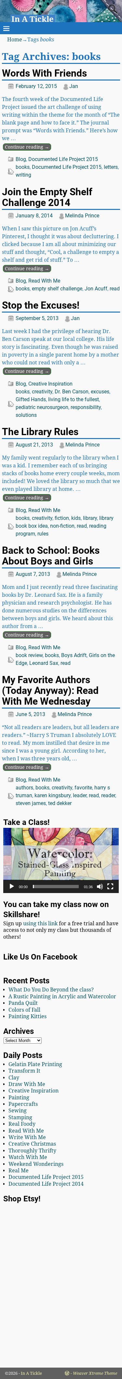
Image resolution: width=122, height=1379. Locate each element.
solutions (26, 415)
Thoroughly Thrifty (32, 1151)
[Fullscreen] (110, 886)
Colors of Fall (24, 1010)
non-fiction (62, 526)
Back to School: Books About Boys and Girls (51, 556)
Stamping (20, 1117)
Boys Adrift (74, 655)
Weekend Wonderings (35, 1164)
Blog (21, 159)
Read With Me (44, 281)
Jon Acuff (96, 289)
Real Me (18, 1170)
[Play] (11, 886)
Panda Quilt (23, 1003)
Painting (18, 1097)
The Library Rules (40, 431)
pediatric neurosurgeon (42, 407)
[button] (61, 860)
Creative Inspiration (50, 384)
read (115, 289)
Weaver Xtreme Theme (95, 1373)
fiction (62, 518)
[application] (61, 860)
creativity (42, 392)
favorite (83, 788)
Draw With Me (26, 1084)
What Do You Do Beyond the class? (51, 990)
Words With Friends (44, 73)
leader (80, 795)
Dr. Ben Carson (71, 392)
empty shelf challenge (57, 289)
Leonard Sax (43, 663)
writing (23, 175)
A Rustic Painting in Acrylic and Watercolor (62, 996)
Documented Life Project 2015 (63, 159)
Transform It (24, 1071)
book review (29, 655)
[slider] (56, 886)
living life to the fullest (73, 399)
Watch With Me (27, 1157)
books (23, 167)
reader (108, 795)
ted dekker (60, 803)
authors (24, 788)
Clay (13, 1078)
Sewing (17, 1111)
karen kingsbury (52, 795)
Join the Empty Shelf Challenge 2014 (47, 197)
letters (111, 167)
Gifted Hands (31, 399)
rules (42, 534)
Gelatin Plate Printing (35, 1064)
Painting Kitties (27, 1016)
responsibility (86, 407)
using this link (40, 923)
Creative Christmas (32, 1144)
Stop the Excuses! (40, 305)
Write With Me (27, 1137)
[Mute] (100, 886)
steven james (31, 803)
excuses (100, 392)
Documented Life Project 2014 (46, 1184)
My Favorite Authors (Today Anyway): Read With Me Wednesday (50, 690)
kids (76, 518)
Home (14, 40)
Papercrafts (23, 1104)
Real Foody (21, 1124)
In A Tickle (32, 19)
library (90, 518)
